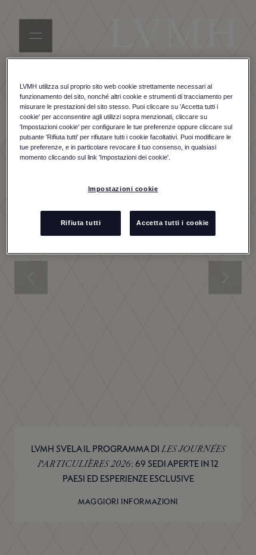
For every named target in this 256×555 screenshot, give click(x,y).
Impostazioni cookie (123, 188)
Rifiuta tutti (81, 222)
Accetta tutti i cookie (172, 222)
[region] (128, 156)
